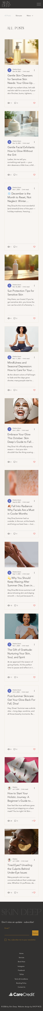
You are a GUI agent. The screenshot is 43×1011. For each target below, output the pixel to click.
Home (21, 953)
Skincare (19, 15)
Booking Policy (21, 983)
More (29, 15)
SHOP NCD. (37, 1006)
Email (7, 928)
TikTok (21, 974)
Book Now (21, 962)
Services (21, 957)
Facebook (21, 970)
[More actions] (35, 70)
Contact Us (21, 987)
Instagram (21, 966)
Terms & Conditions (21, 979)
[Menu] (39, 4)
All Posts (8, 15)
